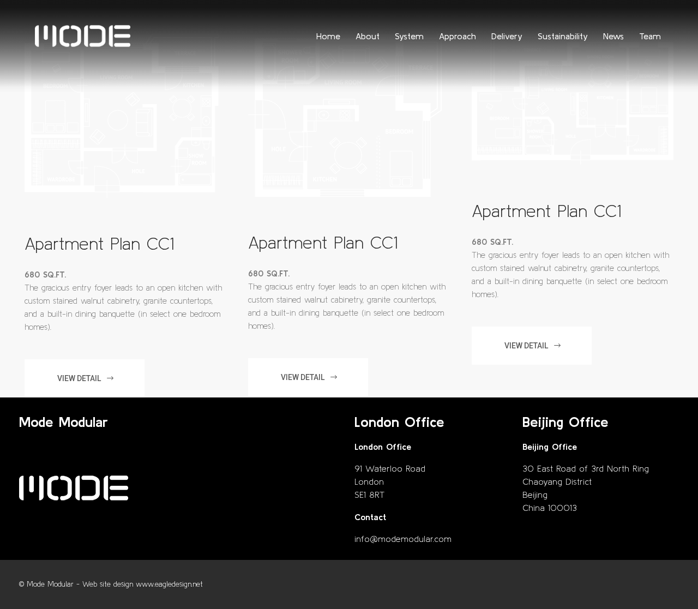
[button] (85, 378)
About (368, 36)
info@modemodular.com (403, 539)
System (409, 36)
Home (328, 36)
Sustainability (563, 36)
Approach (457, 36)
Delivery (506, 36)
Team (650, 36)
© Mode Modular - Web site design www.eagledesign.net (111, 584)
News (613, 36)
